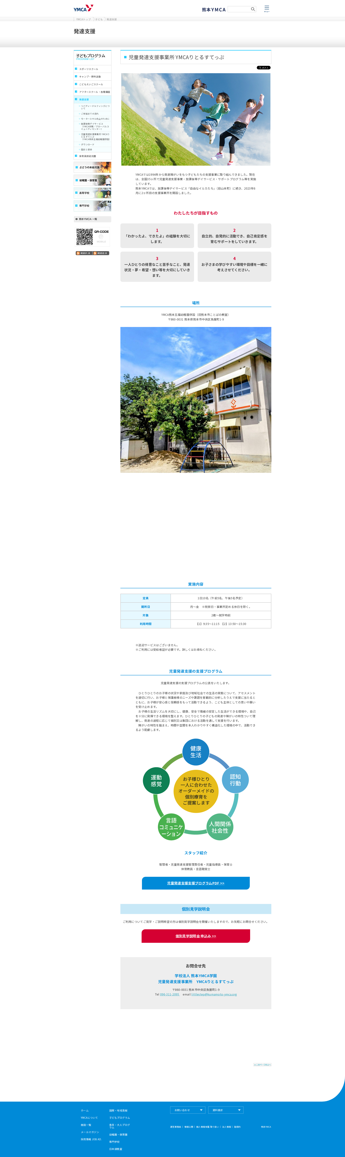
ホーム (85, 1110)
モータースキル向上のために (95, 118)
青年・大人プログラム (119, 1126)
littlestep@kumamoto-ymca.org (214, 994)
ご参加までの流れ (90, 113)
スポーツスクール (88, 69)
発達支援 (112, 19)
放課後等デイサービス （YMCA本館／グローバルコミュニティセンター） (95, 126)
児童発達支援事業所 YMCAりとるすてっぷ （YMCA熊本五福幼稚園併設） (96, 137)
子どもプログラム (119, 1117)
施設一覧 (86, 1125)
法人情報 (226, 1127)
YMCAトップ (83, 19)
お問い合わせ (182, 1110)
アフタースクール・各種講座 (94, 92)
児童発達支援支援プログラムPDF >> (195, 883)
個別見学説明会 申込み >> (196, 935)
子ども (99, 19)
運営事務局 (175, 1127)
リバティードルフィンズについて (95, 107)
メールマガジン (90, 1132)
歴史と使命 (86, 149)
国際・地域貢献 (118, 1110)
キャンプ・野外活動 (90, 76)
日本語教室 (115, 1149)
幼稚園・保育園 (118, 1134)
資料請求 (218, 1110)
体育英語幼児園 (87, 156)
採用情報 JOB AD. (91, 1139)
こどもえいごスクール (91, 84)
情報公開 (188, 1127)
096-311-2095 (170, 994)
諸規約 (237, 1127)
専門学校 (114, 1142)
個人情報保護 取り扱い (207, 1127)
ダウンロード (87, 144)
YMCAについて (89, 1117)
